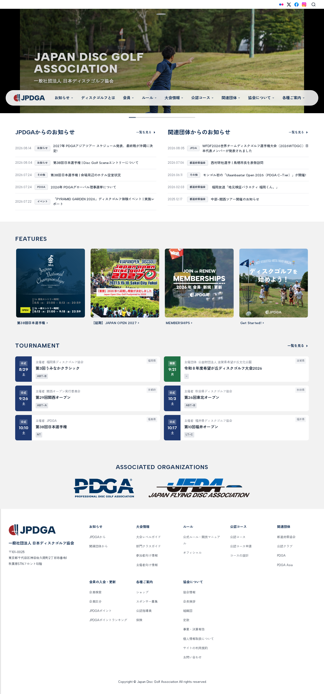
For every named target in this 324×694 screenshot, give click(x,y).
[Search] (313, 4)
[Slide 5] (158, 117)
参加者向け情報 (147, 555)
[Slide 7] (172, 117)
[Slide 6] (165, 117)
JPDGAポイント (100, 611)
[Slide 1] (132, 117)
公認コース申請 (241, 546)
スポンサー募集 (147, 601)
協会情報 (189, 592)
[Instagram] (304, 4)
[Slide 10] (192, 117)
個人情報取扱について (198, 639)
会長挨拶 (189, 601)
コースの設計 (239, 555)
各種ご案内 (291, 98)
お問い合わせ (192, 657)
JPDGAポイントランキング (108, 620)
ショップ (142, 592)
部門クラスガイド (148, 546)
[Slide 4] (152, 117)
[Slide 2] (138, 117)
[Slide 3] (145, 117)
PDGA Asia (285, 565)
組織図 (187, 611)
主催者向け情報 (147, 565)
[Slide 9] (185, 117)
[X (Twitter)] (289, 4)
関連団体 (229, 98)
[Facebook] (296, 4)
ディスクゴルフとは (98, 98)
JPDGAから (97, 537)
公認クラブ (284, 546)
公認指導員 (144, 611)
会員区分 (95, 601)
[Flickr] (281, 4)
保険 (139, 620)
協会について (259, 98)
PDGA (281, 555)
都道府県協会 (286, 537)
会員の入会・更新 (102, 582)
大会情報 (172, 98)
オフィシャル (192, 552)
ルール (147, 98)
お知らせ (62, 98)
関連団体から (98, 546)
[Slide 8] (178, 117)
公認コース (200, 98)
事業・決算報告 (194, 629)
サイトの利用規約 (195, 648)
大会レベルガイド (148, 537)
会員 (126, 98)
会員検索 (95, 592)
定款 (186, 620)
